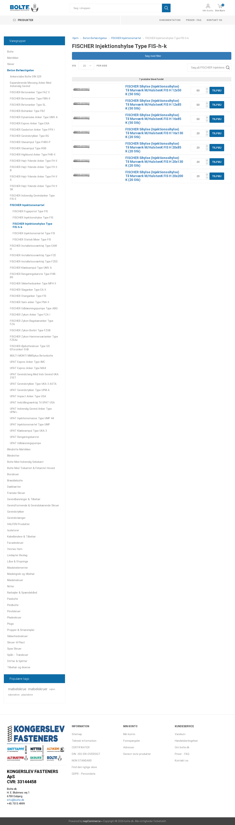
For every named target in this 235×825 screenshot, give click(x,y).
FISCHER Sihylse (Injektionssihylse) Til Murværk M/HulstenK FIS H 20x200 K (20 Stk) (154, 176)
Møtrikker (13, 58)
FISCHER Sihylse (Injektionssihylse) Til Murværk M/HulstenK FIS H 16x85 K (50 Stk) (153, 119)
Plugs (10, 623)
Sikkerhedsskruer (17, 636)
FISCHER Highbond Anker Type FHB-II (32, 154)
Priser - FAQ (193, 20)
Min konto (208, 10)
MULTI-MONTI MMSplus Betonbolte (31, 355)
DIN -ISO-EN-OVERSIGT (86, 754)
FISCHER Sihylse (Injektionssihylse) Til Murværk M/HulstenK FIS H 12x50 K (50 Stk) (153, 90)
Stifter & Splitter (17, 661)
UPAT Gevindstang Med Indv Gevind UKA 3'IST (34, 376)
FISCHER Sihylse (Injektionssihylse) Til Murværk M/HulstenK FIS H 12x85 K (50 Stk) (153, 104)
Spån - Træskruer (17, 655)
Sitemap (77, 734)
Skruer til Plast (16, 642)
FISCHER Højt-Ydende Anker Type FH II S (33, 178)
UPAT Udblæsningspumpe (25, 443)
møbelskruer (38, 689)
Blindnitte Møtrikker (19, 449)
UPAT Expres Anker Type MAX (28, 368)
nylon (52, 689)
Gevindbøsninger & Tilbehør (23, 499)
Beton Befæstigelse (20, 70)
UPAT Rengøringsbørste (24, 437)
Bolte (10, 51)
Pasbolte (12, 598)
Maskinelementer (17, 567)
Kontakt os (214, 20)
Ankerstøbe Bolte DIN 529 (25, 76)
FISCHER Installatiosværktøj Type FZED (34, 261)
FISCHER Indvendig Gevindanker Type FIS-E (32, 197)
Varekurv (180, 734)
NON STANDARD (82, 760)
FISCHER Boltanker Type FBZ (27, 111)
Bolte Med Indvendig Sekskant (25, 462)
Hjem (76, 38)
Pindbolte (13, 605)
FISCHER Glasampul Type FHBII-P (30, 142)
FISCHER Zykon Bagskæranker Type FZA (31, 322)
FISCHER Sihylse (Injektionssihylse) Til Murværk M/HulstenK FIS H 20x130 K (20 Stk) (154, 161)
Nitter (10, 586)
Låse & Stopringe (17, 561)
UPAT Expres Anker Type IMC (27, 362)
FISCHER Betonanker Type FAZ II (30, 92)
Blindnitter (13, 455)
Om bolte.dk (182, 747)
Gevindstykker (15, 511)
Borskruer (13, 474)
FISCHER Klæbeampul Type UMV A (31, 267)
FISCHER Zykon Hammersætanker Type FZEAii (34, 338)
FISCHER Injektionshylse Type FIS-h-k (32, 225)
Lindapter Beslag (17, 555)
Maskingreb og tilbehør (21, 574)
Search (228, 67)
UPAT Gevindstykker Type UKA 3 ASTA (33, 383)
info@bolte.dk (15, 800)
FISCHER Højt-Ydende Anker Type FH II (33, 160)
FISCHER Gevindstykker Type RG (29, 136)
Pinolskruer (14, 611)
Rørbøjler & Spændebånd (22, 592)
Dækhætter (14, 486)
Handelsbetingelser (186, 740)
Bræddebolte (15, 480)
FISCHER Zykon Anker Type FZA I (30, 314)
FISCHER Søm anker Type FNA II (29, 302)
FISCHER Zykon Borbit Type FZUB (30, 330)
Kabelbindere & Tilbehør (21, 536)
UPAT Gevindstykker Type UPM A (30, 390)
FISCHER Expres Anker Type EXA (29, 123)
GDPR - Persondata (83, 773)
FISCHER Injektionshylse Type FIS (33, 217)
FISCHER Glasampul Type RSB (28, 148)
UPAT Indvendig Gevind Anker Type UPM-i (31, 410)
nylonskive (14, 694)
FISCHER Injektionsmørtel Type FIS (34, 233)
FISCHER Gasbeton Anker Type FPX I (32, 129)
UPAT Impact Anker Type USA (28, 396)
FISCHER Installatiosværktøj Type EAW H (33, 247)
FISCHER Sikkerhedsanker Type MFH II (33, 283)
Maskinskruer (15, 580)
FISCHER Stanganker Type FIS (28, 296)
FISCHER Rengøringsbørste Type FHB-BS (33, 275)
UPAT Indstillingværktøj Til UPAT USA (32, 402)
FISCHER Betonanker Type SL (28, 104)
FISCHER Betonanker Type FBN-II (30, 98)
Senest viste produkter (137, 754)
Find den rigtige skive (84, 767)
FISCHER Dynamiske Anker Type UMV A (34, 117)
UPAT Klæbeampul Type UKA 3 (28, 430)
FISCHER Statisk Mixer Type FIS (32, 239)
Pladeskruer (14, 617)
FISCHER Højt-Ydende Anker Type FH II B (33, 168)
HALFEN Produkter (18, 524)
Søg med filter (152, 55)
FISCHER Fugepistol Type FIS (30, 211)
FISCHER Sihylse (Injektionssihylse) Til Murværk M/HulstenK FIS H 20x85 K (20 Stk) (153, 147)
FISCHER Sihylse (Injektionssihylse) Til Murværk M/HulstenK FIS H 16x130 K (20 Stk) (154, 133)
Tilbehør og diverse (18, 667)
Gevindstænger (16, 518)
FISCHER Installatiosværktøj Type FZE (33, 255)
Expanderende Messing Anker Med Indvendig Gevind (30, 84)
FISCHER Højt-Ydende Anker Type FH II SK (33, 187)
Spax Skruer (14, 648)
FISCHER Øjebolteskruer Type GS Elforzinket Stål (30, 347)
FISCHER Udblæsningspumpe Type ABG (34, 308)
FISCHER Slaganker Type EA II (28, 289)
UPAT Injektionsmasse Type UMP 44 (32, 418)
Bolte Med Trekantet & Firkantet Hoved (31, 468)
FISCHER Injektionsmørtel (27, 205)
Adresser (128, 747)
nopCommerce (92, 821)
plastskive (27, 694)
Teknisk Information (84, 740)
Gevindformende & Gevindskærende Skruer (33, 505)
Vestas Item (14, 549)
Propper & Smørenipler (21, 630)
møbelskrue (17, 689)
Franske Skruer (16, 493)
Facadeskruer (15, 542)
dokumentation (169, 20)
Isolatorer (13, 530)
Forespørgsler (131, 740)
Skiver (10, 64)
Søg (166, 8)
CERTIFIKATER (81, 747)
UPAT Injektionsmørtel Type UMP (30, 424)
